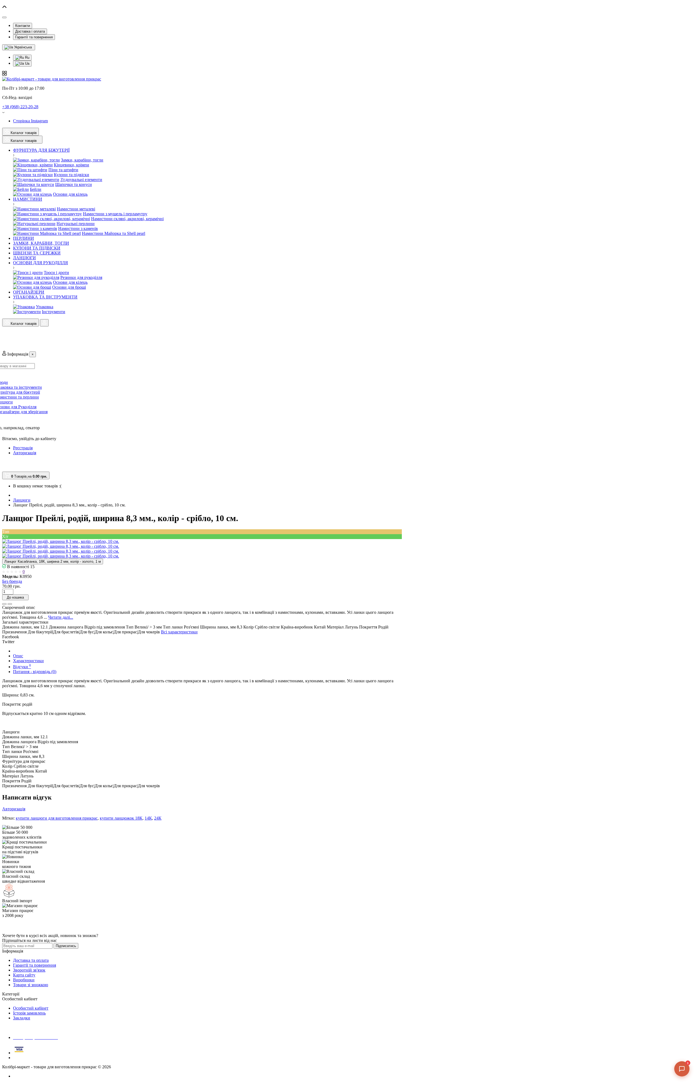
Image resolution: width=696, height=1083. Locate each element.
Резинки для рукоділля (81, 277)
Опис (18, 655)
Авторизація (24, 452)
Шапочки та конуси (73, 184)
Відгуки (22, 666)
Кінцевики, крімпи (71, 165)
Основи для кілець (70, 194)
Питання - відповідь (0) (34, 671)
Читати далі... (60, 617)
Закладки (21, 1018)
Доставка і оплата (30, 31)
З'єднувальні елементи (81, 179)
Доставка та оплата (31, 960)
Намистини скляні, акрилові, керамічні (127, 218)
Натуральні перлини (76, 223)
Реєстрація (23, 448)
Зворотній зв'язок (29, 970)
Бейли (35, 189)
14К (148, 818)
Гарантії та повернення (34, 37)
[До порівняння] (10, 604)
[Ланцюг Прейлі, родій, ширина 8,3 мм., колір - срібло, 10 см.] (60, 541)
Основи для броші (69, 287)
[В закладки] (4, 604)
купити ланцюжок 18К (121, 818)
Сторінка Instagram (30, 121)
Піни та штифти (63, 169)
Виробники (24, 980)
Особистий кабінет (30, 1008)
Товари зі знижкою (30, 984)
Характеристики (28, 660)
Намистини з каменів (78, 228)
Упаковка (44, 306)
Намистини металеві (76, 209)
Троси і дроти (56, 272)
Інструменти (53, 311)
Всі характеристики (179, 632)
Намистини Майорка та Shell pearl (113, 233)
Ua (26, 63)
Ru (26, 57)
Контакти (22, 26)
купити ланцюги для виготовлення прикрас (57, 818)
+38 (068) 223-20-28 (20, 106)
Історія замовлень (29, 1013)
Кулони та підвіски (71, 174)
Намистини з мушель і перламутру (115, 213)
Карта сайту (24, 975)
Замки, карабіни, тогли (82, 160)
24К (157, 818)
